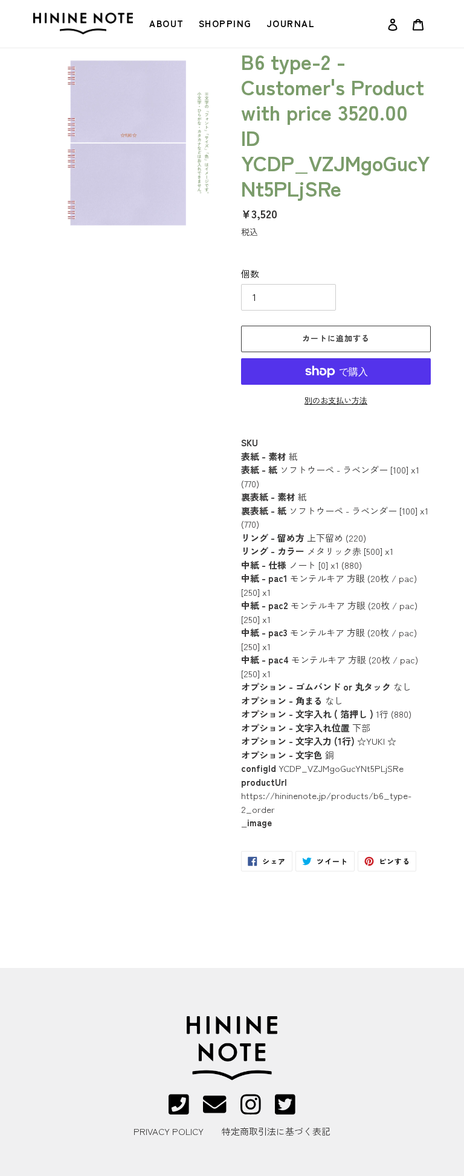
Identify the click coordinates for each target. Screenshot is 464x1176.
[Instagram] (250, 1109)
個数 (250, 273)
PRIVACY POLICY (169, 1131)
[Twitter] (285, 1109)
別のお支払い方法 (335, 400)
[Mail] (214, 1109)
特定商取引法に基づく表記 (276, 1131)
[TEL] (179, 1109)
